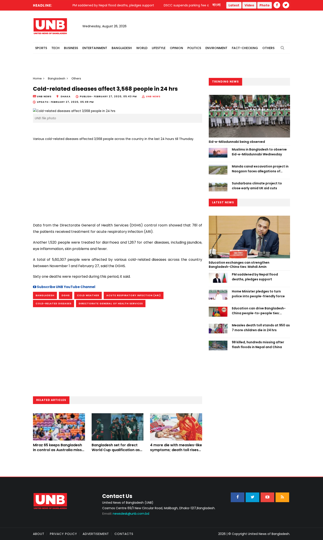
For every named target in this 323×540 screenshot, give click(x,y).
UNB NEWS (153, 96)
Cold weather (88, 295)
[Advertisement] (117, 180)
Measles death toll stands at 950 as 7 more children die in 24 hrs (261, 327)
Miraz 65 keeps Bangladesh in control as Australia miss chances (57, 450)
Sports (41, 48)
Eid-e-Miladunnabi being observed (237, 142)
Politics (194, 48)
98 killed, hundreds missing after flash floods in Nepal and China (258, 344)
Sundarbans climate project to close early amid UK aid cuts (257, 185)
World (141, 48)
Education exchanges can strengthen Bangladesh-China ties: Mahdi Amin (239, 264)
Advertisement (96, 534)
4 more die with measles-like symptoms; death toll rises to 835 (176, 450)
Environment (216, 48)
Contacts (123, 534)
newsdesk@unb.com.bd (125, 513)
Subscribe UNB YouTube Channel (65, 287)
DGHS (66, 295)
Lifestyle (158, 48)
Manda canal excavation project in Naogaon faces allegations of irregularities (260, 169)
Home (37, 78)
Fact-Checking (245, 48)
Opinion (176, 48)
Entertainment (94, 48)
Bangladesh (122, 48)
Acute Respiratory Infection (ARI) (133, 295)
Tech (55, 48)
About (38, 534)
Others (268, 48)
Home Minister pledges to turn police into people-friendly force (258, 293)
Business (71, 48)
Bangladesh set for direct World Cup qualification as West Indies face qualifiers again (116, 452)
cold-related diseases (53, 303)
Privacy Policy (63, 534)
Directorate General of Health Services (111, 303)
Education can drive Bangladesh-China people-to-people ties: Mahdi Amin (259, 311)
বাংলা (216, 5)
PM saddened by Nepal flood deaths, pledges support (255, 276)
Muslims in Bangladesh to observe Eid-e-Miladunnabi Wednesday (259, 151)
